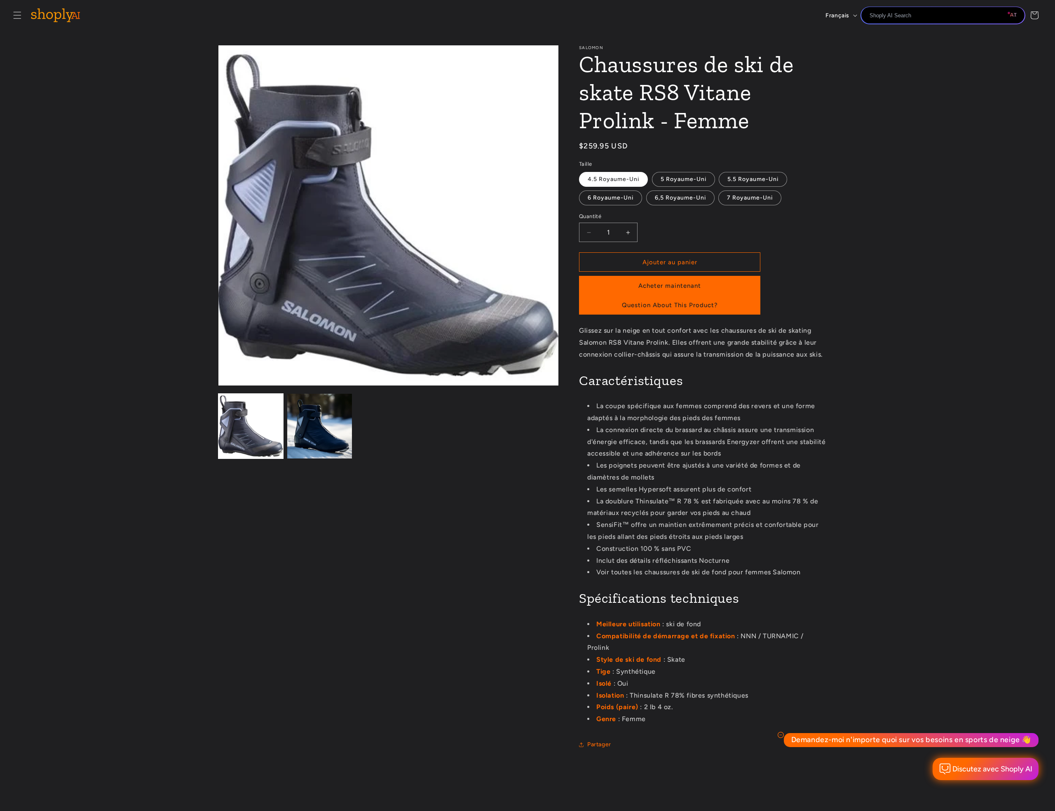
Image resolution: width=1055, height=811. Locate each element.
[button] (17, 15)
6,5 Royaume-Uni (680, 197)
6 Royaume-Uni (610, 197)
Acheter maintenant (669, 285)
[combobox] (943, 15)
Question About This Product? (670, 305)
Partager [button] (599, 744)
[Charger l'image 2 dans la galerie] (319, 426)
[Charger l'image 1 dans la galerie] (250, 426)
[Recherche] (1016, 16)
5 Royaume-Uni (683, 179)
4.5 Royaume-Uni (613, 179)
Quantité (590, 216)
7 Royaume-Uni (750, 197)
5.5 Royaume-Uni (752, 179)
